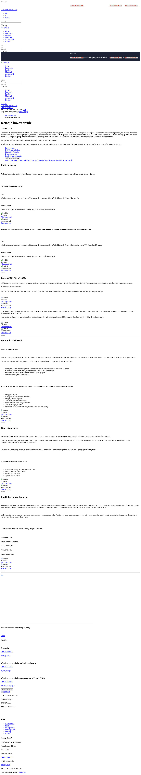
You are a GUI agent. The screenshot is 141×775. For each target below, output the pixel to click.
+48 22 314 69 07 (7, 108)
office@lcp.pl (5, 656)
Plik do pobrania (6, 217)
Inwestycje (9, 33)
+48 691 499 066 (7, 682)
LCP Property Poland (12, 150)
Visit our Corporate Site (9, 10)
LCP (24, 110)
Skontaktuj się (6, 223)
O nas (7, 31)
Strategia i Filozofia (12, 152)
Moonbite (22, 772)
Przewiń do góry (7, 689)
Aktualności (9, 39)
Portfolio (8, 35)
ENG (7, 17)
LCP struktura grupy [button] (12, 158)
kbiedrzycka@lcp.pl (8, 686)
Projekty (8, 732)
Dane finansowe (11, 154)
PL (6, 13)
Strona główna (10, 730)
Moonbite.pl (23, 112)
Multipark (8, 37)
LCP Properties (10, 115)
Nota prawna (9, 724)
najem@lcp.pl (6, 671)
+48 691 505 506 (7, 667)
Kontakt (8, 41)
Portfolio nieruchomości (13, 156)
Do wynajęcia (10, 728)
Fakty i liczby (10, 148)
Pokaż (3, 636)
